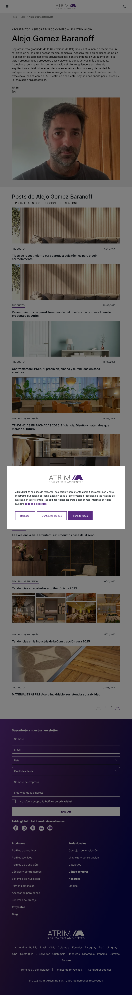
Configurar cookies (52, 515)
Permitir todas (80, 515)
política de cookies (36, 503)
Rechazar (25, 515)
